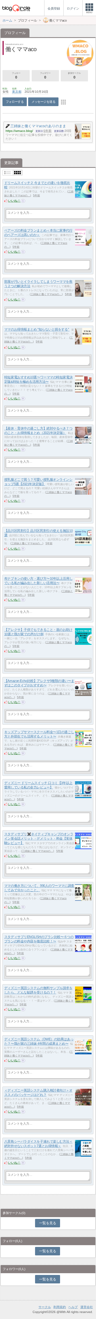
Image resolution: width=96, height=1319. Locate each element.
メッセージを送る (43, 101)
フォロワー (45, 75)
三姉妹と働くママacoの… (46, 294)
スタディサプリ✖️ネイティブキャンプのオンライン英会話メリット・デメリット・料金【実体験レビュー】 (38, 838)
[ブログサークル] (16, 8)
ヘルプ (73, 1307)
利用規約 (59, 1307)
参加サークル (74, 75)
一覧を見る (47, 1223)
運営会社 (86, 1307)
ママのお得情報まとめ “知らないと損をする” (37, 329)
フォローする (15, 101)
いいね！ (14, 200)
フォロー (16, 75)
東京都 (16, 91)
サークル (44, 1307)
